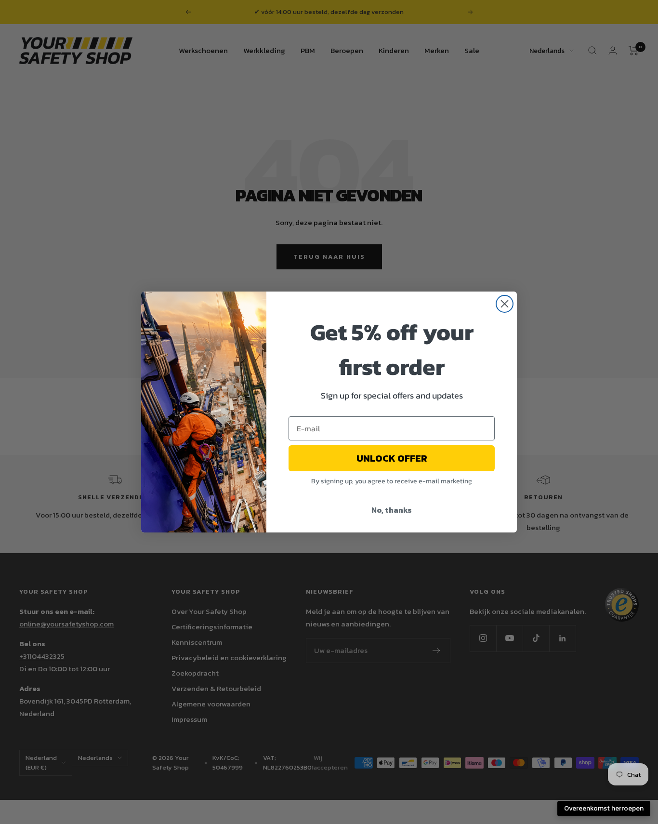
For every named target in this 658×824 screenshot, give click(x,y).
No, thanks (391, 510)
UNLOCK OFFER (391, 458)
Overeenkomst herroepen (604, 808)
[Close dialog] (504, 303)
